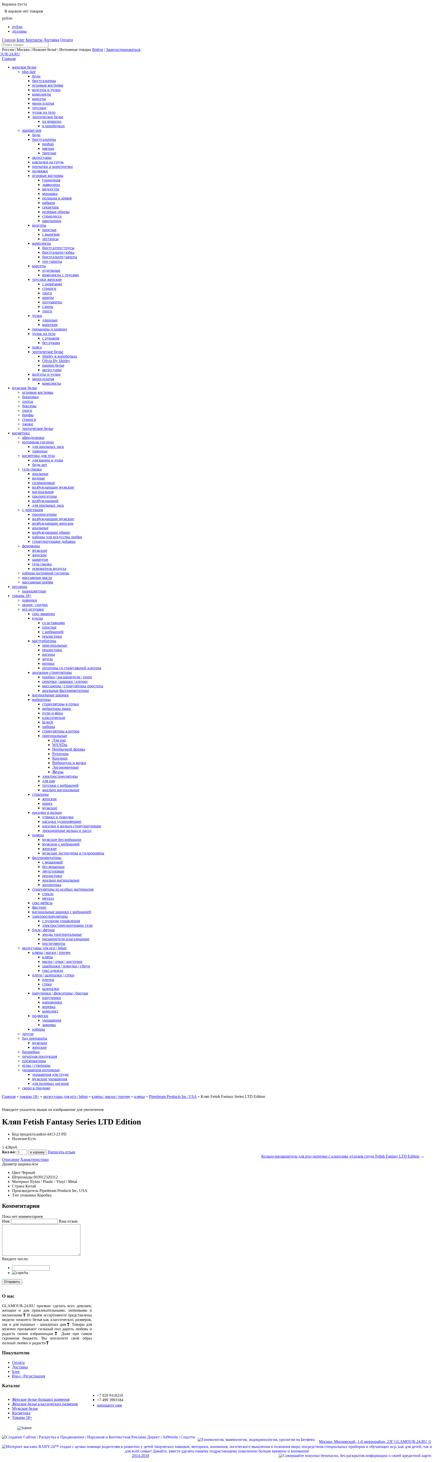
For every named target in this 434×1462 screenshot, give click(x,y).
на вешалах (52, 121)
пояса (37, 347)
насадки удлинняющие (61, 821)
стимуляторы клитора (60, 731)
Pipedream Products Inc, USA (173, 1096)
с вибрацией (53, 632)
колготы (39, 225)
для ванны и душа (47, 460)
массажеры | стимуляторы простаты (72, 686)
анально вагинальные (60, 790)
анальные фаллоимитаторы (65, 690)
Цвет (16, 1172)
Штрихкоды (22, 1177)
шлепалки (50, 988)
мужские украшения (49, 1079)
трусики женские (47, 279)
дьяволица (51, 184)
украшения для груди (50, 1074)
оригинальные (54, 645)
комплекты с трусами (60, 275)
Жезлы (58, 772)
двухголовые (53, 871)
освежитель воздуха (49, 568)
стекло (47, 894)
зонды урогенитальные (62, 934)
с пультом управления (61, 921)
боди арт (39, 464)
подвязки (40, 171)
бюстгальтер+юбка (58, 252)
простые (49, 230)
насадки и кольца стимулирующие (71, 826)
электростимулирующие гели (67, 925)
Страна (18, 1186)
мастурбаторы (44, 641)
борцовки (30, 397)
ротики (48, 663)
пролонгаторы (44, 496)
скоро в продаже (36, 1088)
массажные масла (37, 577)
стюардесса (52, 216)
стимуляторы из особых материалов (63, 889)
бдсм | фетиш (43, 930)
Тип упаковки (24, 1195)
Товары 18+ (22, 1417)
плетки (48, 979)
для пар (48, 781)
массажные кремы (37, 582)
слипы (47, 306)
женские (39, 555)
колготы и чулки (46, 90)
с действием (32, 510)
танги (47, 293)
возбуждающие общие (51, 532)
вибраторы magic (56, 708)
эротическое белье (47, 117)
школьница (51, 221)
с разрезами (52, 284)
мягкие (48, 148)
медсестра (50, 189)
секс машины (43, 614)
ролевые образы (56, 212)
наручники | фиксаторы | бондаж (60, 993)
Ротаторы (60, 754)
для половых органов (50, 1083)
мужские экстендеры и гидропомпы (73, 853)
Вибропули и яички (69, 763)
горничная (51, 180)
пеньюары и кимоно (49, 329)
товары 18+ (22, 595)
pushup (48, 144)
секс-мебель (42, 903)
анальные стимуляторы (52, 672)
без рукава (51, 343)
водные (38, 478)
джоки (27, 424)
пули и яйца (52, 713)
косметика (21, 433)
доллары (19, 31)
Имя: (6, 1221)
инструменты (53, 943)
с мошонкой (52, 862)
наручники (51, 997)
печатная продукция (39, 1056)
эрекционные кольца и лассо (66, 830)
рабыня (48, 203)
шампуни (40, 559)
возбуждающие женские (53, 523)
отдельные (51, 270)
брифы (28, 415)
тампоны (39, 451)
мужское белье (24, 388)
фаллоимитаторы (47, 857)
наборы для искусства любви (57, 537)
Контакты (34, 40)
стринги (49, 288)
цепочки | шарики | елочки (65, 681)
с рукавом (50, 338)
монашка (50, 193)
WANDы (59, 745)
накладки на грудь (48, 162)
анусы (47, 659)
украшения (51, 1020)
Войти (97, 49)
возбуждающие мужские (53, 487)
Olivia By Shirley (56, 361)
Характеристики (34, 1159)
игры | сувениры (36, 1065)
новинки (29, 600)
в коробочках (53, 126)
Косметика (21, 1413)
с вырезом (51, 234)
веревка (49, 1007)
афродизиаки (33, 437)
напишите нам (109, 1405)
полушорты (52, 302)
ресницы (19, 586)
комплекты (41, 94)
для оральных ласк (48, 446)
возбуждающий (45, 501)
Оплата (66, 40)
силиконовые (43, 483)
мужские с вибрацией (61, 844)
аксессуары (41, 157)
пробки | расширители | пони (67, 677)
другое (28, 1034)
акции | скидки (35, 605)
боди (36, 76)
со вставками (53, 623)
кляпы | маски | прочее (51, 952)
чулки (37, 315)
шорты (48, 297)
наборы (48, 726)
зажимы (49, 1025)
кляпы (47, 957)
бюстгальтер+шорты (59, 257)
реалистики (52, 636)
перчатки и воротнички (52, 166)
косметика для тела (38, 455)
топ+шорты (52, 261)
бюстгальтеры (44, 81)
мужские (39, 550)
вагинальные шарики (50, 695)
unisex (47, 803)
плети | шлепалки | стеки (53, 975)
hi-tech (47, 722)
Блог (21, 40)
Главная (9, 40)
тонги (47, 311)
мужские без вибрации (61, 839)
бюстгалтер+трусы (58, 248)
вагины (48, 654)
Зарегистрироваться (123, 49)
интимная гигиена (38, 442)
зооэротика (51, 885)
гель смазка (32, 469)
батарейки (31, 1052)
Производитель (25, 1190)
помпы (38, 835)
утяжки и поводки (58, 817)
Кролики (60, 758)
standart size (31, 130)
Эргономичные (65, 767)
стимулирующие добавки (54, 541)
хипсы (27, 401)
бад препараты (34, 1038)
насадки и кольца (47, 812)
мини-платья (43, 103)
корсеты (39, 99)
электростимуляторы (60, 776)
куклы (37, 618)
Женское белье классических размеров (45, 1404)
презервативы (34, 1061)
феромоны (31, 546)
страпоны (40, 794)
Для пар (59, 740)
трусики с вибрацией (60, 785)
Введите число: (15, 1259)
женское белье (24, 67)
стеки (47, 984)
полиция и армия (57, 198)
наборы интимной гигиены (45, 573)
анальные (40, 474)
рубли (17, 27)
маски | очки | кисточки (62, 961)
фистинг (39, 907)
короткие (50, 324)
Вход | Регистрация (28, 1376)
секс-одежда (52, 970)
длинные (50, 320)
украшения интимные (41, 1070)
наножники (52, 1002)
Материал (20, 1181)
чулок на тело (44, 112)
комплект (50, 1011)
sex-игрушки (33, 609)
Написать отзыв (61, 1152)
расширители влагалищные (65, 939)
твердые (49, 153)
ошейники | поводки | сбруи (66, 966)
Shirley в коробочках (59, 356)
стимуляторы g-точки (60, 704)
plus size (29, 72)
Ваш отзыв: (68, 1221)
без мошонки (53, 867)
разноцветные (34, 591)
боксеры (29, 406)
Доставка (51, 40)
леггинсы (50, 239)
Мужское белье (25, 1408)
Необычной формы (68, 749)
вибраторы (41, 699)
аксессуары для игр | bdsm (44, 948)
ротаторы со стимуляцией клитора (71, 668)
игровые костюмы (47, 85)
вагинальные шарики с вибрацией (61, 912)
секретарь (50, 207)
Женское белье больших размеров (41, 1399)
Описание (10, 1159)
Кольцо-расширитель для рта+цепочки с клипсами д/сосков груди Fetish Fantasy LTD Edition (340, 1156)
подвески (40, 1016)
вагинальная (42, 492)
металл (48, 898)
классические (53, 717)
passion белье (53, 365)
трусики (39, 108)
